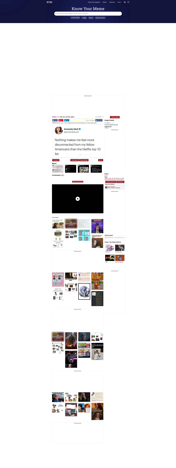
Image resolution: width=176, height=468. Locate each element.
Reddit (106, 175)
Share (55, 120)
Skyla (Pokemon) (118, 251)
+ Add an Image (115, 117)
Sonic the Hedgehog (119, 262)
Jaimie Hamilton (111, 186)
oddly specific (108, 178)
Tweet (67, 120)
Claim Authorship (110, 181)
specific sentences (116, 178)
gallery (74, 122)
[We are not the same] (77, 140)
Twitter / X (55, 117)
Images (84, 18)
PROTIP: (54, 122)
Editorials (112, 2)
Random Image (83, 160)
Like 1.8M (99, 120)
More (119, 2)
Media (104, 2)
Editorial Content (100, 18)
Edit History (120, 181)
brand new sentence (119, 179)
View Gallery (75, 160)
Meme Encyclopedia (94, 2)
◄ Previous (56, 160)
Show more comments (78, 181)
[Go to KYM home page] (49, 2)
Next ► (100, 160)
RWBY (106, 262)
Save (61, 120)
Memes (91, 18)
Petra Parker (107, 251)
